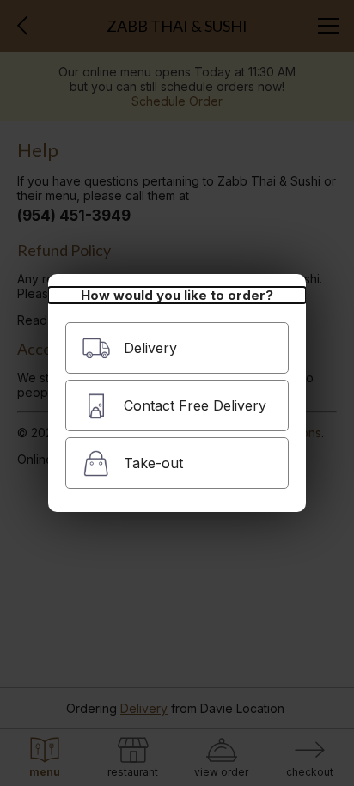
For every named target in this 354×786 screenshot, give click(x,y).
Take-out (153, 463)
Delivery (150, 347)
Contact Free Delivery (195, 405)
